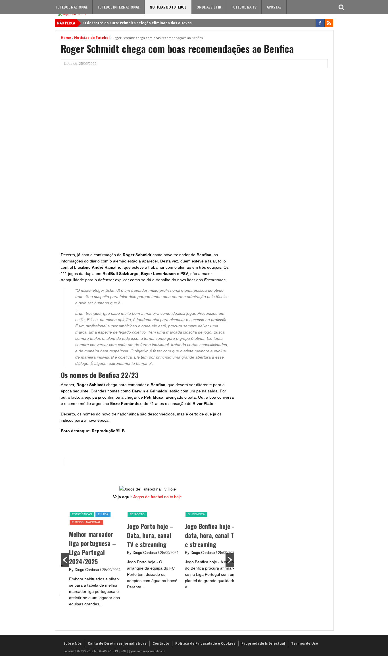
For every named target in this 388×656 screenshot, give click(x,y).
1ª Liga (97, 514)
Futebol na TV (243, 7)
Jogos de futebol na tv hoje (157, 496)
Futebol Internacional (118, 7)
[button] (65, 560)
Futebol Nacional (71, 7)
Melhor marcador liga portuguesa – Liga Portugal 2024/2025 (87, 547)
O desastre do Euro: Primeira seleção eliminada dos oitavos (137, 22)
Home (66, 37)
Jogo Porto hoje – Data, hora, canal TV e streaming (145, 535)
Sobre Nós (72, 643)
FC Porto (131, 514)
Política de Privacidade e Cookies (205, 643)
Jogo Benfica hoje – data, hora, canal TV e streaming (206, 535)
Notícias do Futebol (168, 7)
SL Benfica (190, 514)
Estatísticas (76, 514)
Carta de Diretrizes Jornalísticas (117, 643)
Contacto (161, 643)
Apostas (274, 7)
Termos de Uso (304, 643)
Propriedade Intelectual (263, 643)
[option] (90, 559)
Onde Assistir (209, 7)
